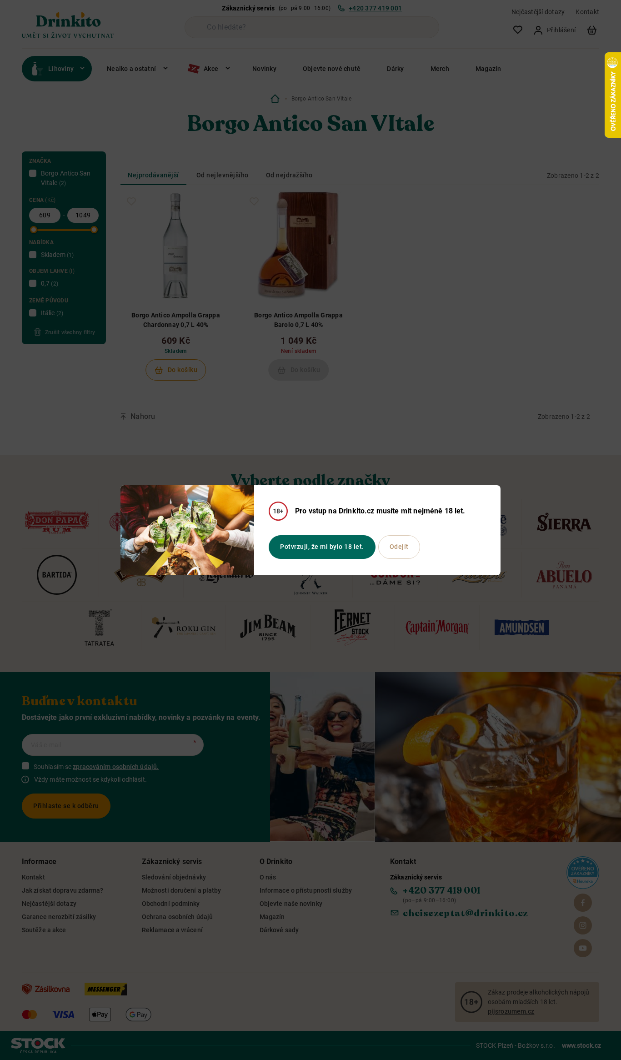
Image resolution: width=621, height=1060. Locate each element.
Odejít (399, 546)
